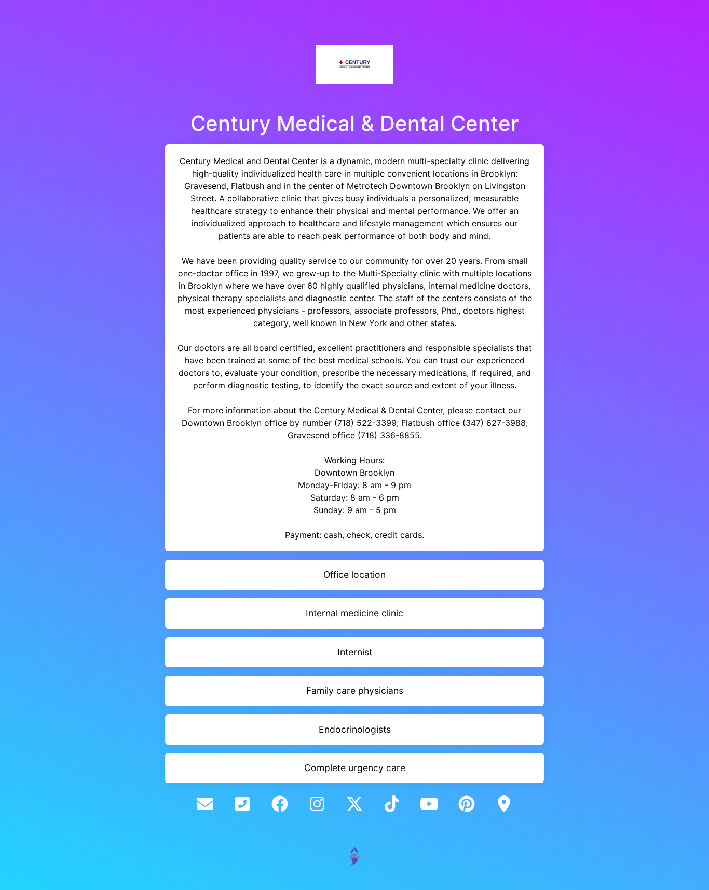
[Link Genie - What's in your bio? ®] (354, 855)
